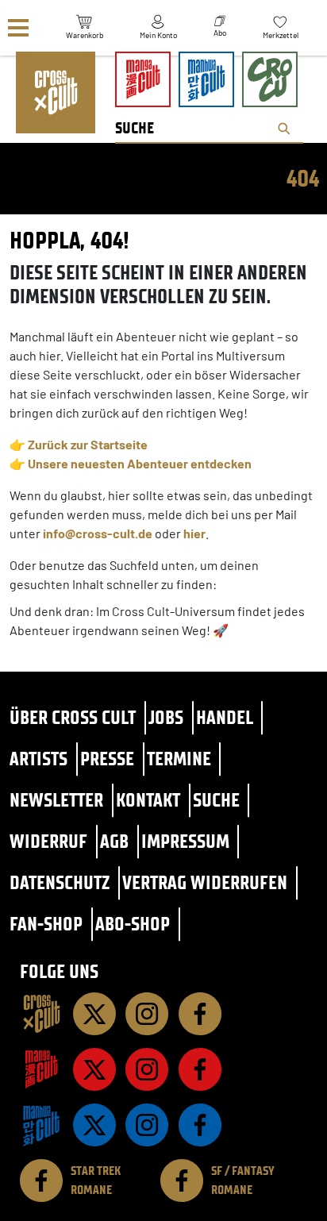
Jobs (165, 717)
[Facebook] (200, 1014)
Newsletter (56, 799)
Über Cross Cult (73, 717)
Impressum (185, 841)
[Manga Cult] (41, 1069)
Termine (179, 758)
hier (194, 533)
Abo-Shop (132, 923)
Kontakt (148, 799)
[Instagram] (146, 1014)
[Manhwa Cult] (41, 1125)
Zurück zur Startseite (88, 444)
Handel (224, 717)
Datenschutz (60, 882)
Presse (107, 758)
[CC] (41, 1014)
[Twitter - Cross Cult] (94, 1014)
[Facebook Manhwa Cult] (200, 1125)
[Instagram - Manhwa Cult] (146, 1125)
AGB (114, 841)
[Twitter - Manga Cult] (94, 1069)
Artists (38, 758)
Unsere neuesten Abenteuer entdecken (140, 463)
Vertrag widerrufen (204, 882)
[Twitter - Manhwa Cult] (94, 1125)
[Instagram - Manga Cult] (146, 1069)
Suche (216, 799)
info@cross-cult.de (97, 533)
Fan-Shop (46, 923)
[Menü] (18, 28)
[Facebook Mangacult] (200, 1069)
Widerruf (48, 841)
